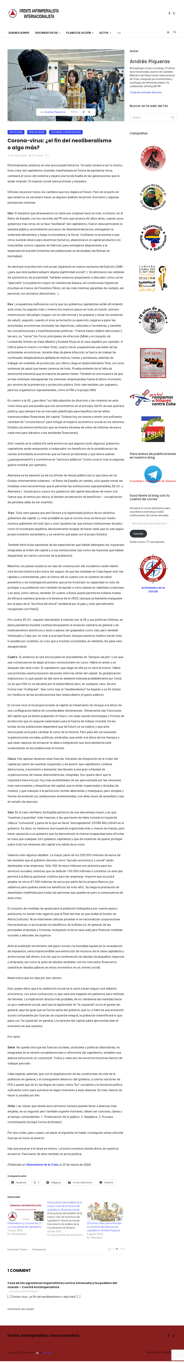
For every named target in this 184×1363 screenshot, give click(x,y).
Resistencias (39, 1249)
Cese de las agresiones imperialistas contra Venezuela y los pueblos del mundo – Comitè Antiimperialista (62, 1285)
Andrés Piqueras (55, 112)
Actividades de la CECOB (153, 589)
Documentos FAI (46, 32)
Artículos (16, 132)
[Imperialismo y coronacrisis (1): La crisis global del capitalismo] (26, 1211)
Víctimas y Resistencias (66, 132)
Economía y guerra (17, 1249)
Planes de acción (78, 32)
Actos (103, 32)
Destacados (36, 132)
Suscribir (138, 533)
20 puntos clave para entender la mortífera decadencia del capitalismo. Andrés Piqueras (104, 1227)
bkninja (47, 1352)
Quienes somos (18, 32)
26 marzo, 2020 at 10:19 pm (23, 1291)
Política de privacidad (160, 1352)
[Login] (168, 32)
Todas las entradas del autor (146, 92)
